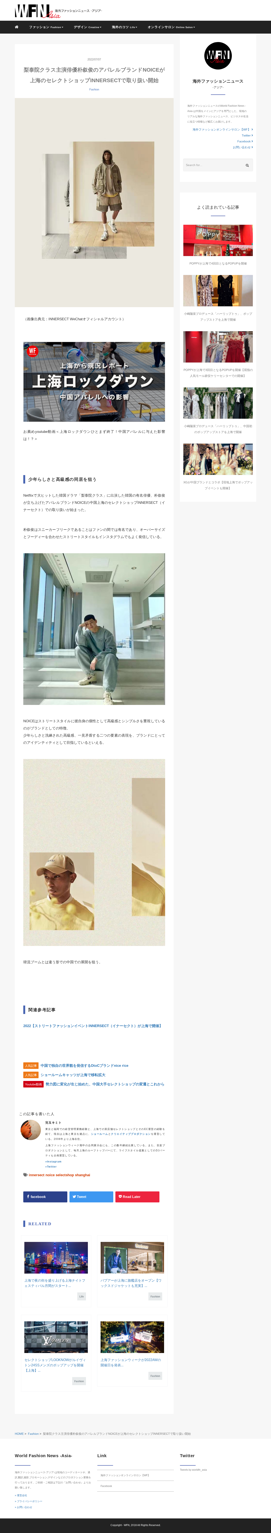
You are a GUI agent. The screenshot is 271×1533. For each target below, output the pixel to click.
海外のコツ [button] (123, 27)
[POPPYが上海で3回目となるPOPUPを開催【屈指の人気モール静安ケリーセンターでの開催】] (218, 347)
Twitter (247, 135)
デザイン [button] (86, 27)
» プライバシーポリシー (28, 1501)
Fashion (94, 89)
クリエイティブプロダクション (131, 1133)
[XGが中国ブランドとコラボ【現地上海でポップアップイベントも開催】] (218, 459)
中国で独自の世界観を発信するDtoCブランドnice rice (84, 1066)
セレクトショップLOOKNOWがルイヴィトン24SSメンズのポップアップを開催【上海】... (55, 1365)
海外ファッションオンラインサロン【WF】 (222, 129)
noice (50, 1175)
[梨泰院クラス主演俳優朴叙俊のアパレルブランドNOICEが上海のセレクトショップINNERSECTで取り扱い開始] (94, 202)
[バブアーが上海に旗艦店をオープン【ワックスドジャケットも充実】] (132, 1258)
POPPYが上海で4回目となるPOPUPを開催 (218, 263)
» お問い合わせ (23, 1507)
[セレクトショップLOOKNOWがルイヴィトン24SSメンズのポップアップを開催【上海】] (56, 1337)
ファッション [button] (45, 27)
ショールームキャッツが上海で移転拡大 (73, 1075)
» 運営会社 (21, 1495)
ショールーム (99, 1133)
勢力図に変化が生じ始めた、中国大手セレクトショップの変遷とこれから (105, 1084)
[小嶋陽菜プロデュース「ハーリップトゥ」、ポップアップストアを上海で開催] (218, 291)
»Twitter (51, 1166)
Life (81, 1296)
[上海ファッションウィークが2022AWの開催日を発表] (132, 1337)
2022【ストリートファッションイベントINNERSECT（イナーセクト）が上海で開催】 (93, 1026)
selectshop (65, 1175)
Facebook (244, 141)
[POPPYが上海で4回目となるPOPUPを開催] (218, 240)
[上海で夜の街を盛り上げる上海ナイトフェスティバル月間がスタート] (56, 1258)
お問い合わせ (242, 147)
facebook (38, 1197)
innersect (36, 1175)
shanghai (82, 1175)
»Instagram (53, 1161)
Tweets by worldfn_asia (193, 1469)
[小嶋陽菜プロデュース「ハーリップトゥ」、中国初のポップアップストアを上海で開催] (218, 403)
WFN (127, 1525)
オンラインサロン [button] (170, 27)
